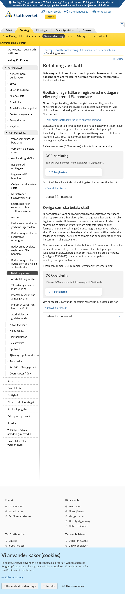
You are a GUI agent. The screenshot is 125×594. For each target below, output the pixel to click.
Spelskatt (15, 349)
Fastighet (12, 395)
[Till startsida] (21, 16)
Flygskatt (15, 126)
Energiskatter (17, 120)
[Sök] (122, 24)
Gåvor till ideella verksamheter (16, 442)
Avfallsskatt (16, 102)
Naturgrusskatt (18, 324)
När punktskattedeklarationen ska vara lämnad (74, 120)
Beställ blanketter (57, 188)
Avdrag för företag (18, 60)
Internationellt (100, 36)
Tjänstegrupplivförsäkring (24, 355)
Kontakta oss (104, 11)
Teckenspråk (53, 11)
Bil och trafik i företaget (20, 402)
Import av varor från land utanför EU (23, 306)
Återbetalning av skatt (23, 279)
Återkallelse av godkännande (19, 316)
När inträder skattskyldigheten (21, 195)
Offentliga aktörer (65, 30)
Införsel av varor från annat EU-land (23, 296)
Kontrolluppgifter (17, 409)
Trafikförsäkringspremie (23, 367)
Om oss (87, 30)
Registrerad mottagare (18, 166)
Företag (24, 30)
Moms (71, 36)
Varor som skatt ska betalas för (22, 140)
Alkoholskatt (17, 96)
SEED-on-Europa (19, 89)
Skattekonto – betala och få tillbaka (21, 51)
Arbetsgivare (83, 36)
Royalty (11, 423)
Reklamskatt (17, 343)
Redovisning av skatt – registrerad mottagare (24, 236)
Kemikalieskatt (17, 132)
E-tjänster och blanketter (13, 42)
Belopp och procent (18, 416)
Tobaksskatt (17, 361)
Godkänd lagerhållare (23, 158)
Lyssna (120, 58)
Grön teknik (14, 388)
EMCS (13, 83)
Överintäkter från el (21, 373)
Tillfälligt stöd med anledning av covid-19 (19, 432)
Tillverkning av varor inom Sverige (22, 286)
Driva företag (10, 36)
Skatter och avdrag (53, 36)
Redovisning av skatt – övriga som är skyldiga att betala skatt (24, 263)
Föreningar (42, 30)
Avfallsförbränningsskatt (24, 108)
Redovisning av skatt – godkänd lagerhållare (24, 225)
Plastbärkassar (18, 337)
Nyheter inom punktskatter (18, 75)
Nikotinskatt (17, 330)
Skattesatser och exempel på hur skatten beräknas (21, 207)
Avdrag (15, 217)
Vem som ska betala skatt (22, 150)
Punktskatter (14, 67)
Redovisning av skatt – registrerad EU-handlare (24, 250)
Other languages (78, 11)
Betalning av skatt (21, 273)
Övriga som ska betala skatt (24, 186)
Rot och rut (13, 381)
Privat (9, 30)
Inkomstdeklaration (29, 36)
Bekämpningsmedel (21, 114)
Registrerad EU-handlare (20, 176)
